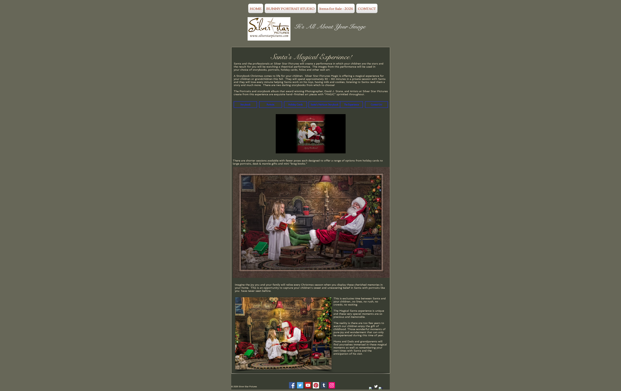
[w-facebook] (371, 389)
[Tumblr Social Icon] (324, 385)
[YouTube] (308, 385)
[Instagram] (332, 385)
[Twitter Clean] (376, 386)
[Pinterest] (316, 385)
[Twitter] (300, 385)
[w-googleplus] (381, 389)
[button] (311, 222)
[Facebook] (292, 385)
